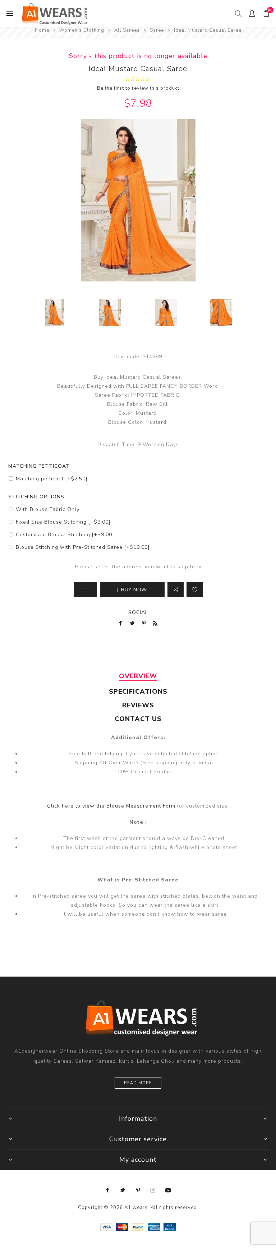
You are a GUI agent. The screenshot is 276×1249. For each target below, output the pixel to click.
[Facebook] (108, 1190)
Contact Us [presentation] (138, 719)
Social (138, 612)
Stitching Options (36, 496)
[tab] (138, 676)
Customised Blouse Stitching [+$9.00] (65, 534)
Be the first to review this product (138, 88)
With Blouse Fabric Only (47, 509)
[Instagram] (153, 1190)
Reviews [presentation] (138, 705)
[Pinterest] (138, 1190)
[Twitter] (123, 1190)
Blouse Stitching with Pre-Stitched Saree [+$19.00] (83, 547)
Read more (138, 1083)
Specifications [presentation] (138, 691)
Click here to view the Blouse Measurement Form (112, 806)
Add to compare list (175, 589)
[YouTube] (168, 1190)
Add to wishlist (195, 589)
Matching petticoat (39, 466)
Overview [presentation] (138, 676)
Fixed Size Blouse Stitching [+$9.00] (63, 522)
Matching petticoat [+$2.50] (51, 478)
